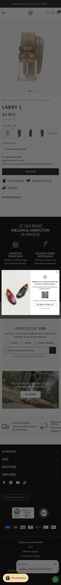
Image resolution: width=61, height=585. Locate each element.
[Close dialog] (57, 272)
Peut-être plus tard (45, 308)
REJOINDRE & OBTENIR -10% (45, 304)
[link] (45, 295)
